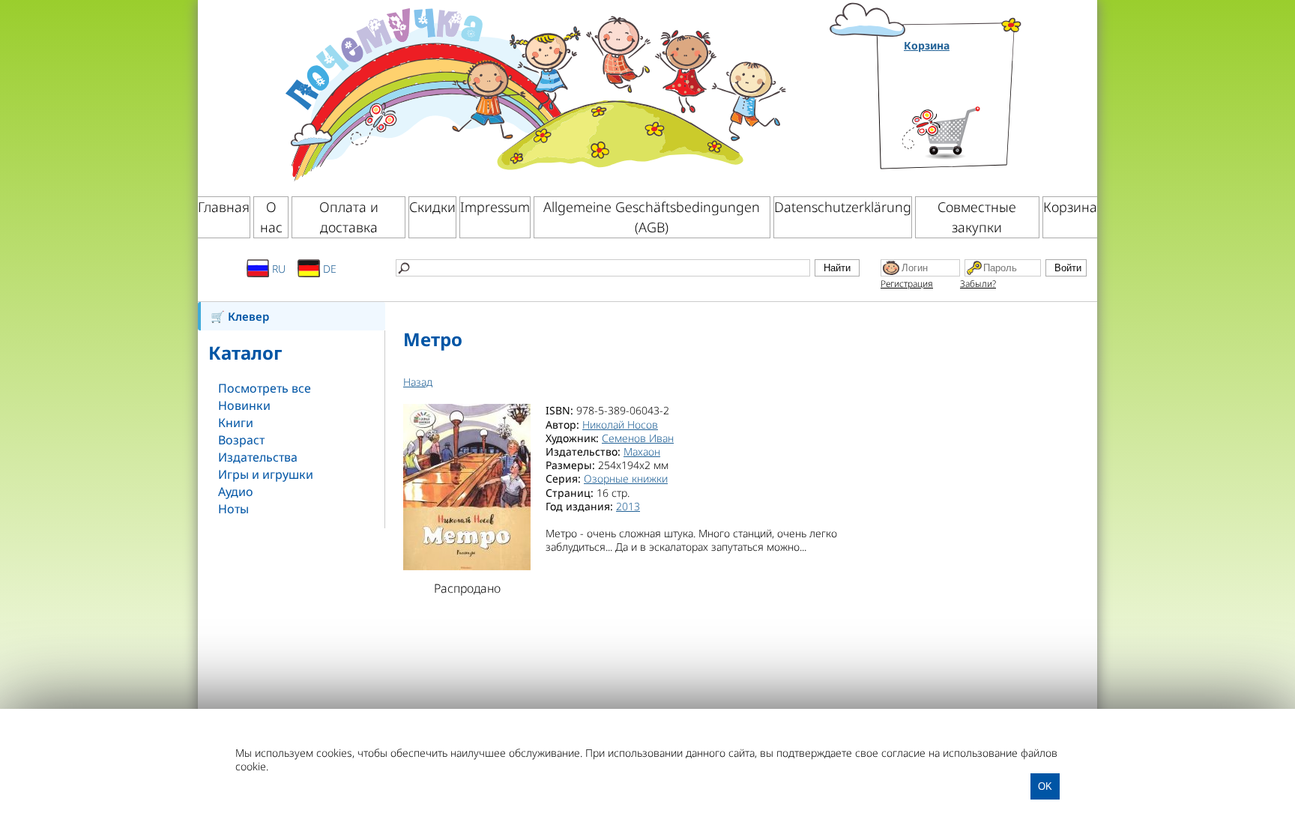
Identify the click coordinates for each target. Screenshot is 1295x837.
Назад (417, 382)
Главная (224, 207)
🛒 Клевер (240, 316)
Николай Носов (620, 424)
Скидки (432, 207)
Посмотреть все (264, 388)
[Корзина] (963, 114)
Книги (235, 422)
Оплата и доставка (348, 217)
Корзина (927, 45)
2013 (628, 506)
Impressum (495, 207)
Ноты (233, 509)
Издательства (258, 457)
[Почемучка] (534, 93)
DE (328, 269)
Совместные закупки (977, 217)
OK (1045, 786)
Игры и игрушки (265, 474)
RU (277, 269)
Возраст (241, 440)
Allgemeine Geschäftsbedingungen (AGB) (651, 217)
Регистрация (907, 283)
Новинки (244, 405)
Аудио (235, 491)
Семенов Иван (638, 438)
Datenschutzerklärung (842, 207)
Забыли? (978, 283)
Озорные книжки (626, 478)
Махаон (642, 451)
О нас (271, 217)
